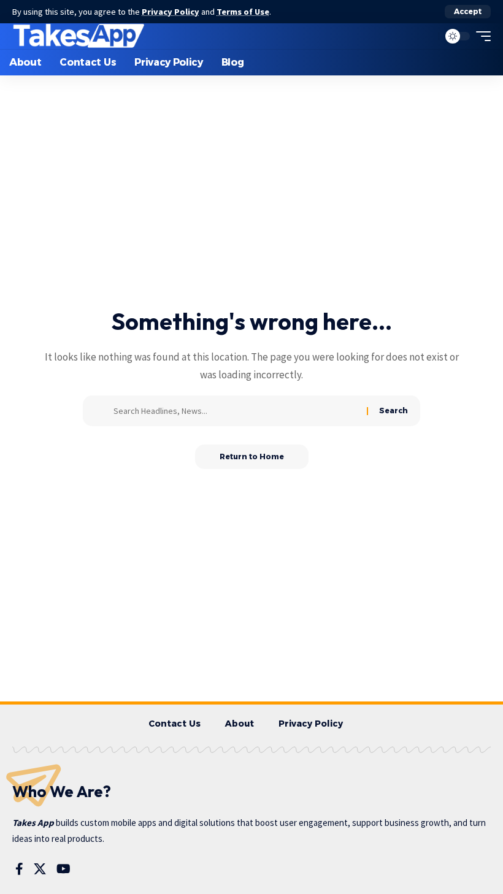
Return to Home (252, 456)
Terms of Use (243, 11)
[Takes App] (79, 36)
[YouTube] (63, 868)
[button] (468, 11)
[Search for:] (235, 410)
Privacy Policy (170, 11)
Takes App (33, 822)
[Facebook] (19, 868)
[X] (40, 868)
